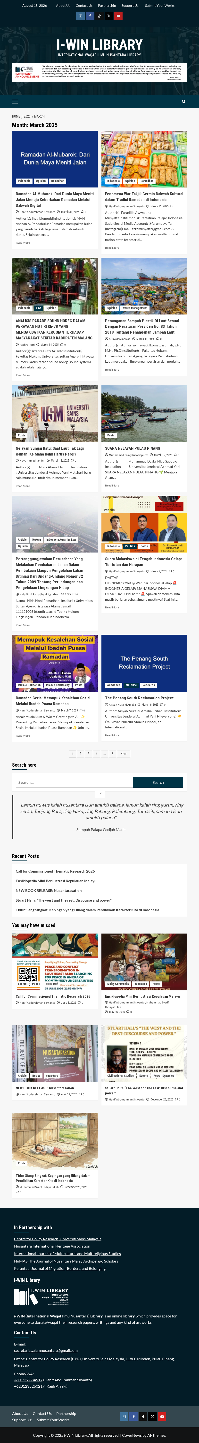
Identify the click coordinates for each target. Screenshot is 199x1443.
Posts (21, 435)
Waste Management (135, 308)
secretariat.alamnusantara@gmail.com (46, 1350)
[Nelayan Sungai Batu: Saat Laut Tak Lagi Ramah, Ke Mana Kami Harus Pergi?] (55, 413)
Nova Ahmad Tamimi (32, 461)
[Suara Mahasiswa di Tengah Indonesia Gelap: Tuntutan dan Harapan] (144, 524)
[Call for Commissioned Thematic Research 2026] (55, 962)
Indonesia (24, 181)
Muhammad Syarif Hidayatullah (39, 1187)
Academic (113, 685)
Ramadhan (57, 181)
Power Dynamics (163, 1075)
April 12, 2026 (69, 1094)
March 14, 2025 (50, 344)
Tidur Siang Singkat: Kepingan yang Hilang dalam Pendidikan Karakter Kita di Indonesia (87, 910)
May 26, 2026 (117, 1012)
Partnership (107, 5)
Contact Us (84, 5)
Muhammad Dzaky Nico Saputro (128, 455)
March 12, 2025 (60, 460)
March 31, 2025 (70, 212)
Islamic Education (29, 685)
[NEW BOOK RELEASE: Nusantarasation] (55, 1053)
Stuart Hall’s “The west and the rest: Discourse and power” (64, 900)
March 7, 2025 (158, 571)
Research (148, 685)
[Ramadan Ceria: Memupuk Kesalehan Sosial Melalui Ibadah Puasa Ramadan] (55, 663)
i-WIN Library (99, 44)
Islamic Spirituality (57, 685)
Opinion (41, 181)
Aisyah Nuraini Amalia (122, 705)
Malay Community (118, 984)
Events (22, 984)
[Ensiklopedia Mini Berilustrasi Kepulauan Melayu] (144, 962)
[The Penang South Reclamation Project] (144, 663)
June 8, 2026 (68, 1002)
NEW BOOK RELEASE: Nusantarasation (49, 890)
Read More (23, 242)
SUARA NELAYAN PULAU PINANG (132, 448)
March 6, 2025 (150, 704)
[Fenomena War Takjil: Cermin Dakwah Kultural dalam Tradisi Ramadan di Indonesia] (144, 159)
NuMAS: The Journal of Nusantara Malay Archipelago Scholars (66, 1261)
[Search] (184, 101)
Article (22, 539)
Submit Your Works (159, 5)
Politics (130, 546)
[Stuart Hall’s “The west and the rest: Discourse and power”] (144, 1053)
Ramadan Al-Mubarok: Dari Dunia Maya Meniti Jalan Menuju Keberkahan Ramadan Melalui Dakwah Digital (55, 199)
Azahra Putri (27, 345)
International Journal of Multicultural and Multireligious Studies (67, 1253)
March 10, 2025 (62, 594)
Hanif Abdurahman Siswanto (37, 212)
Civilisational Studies (120, 1075)
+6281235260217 (29, 1386)
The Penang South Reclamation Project (139, 697)
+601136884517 (28, 1379)
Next (124, 754)
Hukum (36, 539)
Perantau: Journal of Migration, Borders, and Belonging (60, 1268)
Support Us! (131, 5)
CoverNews (132, 1435)
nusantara (140, 984)
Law (38, 308)
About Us (63, 5)
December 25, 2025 (161, 1099)
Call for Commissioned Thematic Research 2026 (55, 871)
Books (36, 1075)
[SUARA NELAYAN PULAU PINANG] (144, 413)
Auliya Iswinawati (120, 339)
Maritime (131, 685)
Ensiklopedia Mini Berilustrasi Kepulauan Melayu (56, 881)
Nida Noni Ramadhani (33, 594)
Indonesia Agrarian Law (61, 539)
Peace (36, 984)
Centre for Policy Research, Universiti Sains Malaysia (57, 1238)
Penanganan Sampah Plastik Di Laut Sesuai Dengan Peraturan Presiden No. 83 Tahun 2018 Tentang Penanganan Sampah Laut (142, 326)
